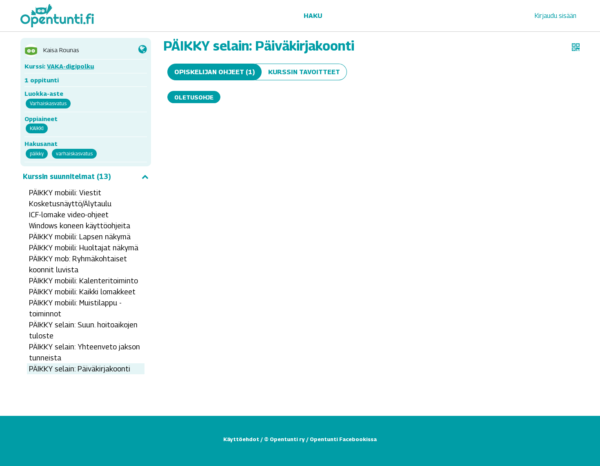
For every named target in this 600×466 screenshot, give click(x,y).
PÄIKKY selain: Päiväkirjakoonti (79, 368)
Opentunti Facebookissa (343, 439)
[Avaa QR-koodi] (576, 47)
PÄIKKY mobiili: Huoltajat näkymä (83, 247)
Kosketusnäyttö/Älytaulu (70, 203)
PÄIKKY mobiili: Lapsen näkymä (80, 236)
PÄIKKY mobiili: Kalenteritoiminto (83, 280)
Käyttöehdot (241, 439)
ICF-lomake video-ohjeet (69, 214)
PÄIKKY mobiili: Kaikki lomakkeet (82, 291)
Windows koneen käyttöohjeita (79, 225)
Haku (313, 16)
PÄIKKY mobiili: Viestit (65, 192)
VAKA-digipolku (70, 66)
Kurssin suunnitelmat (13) (67, 176)
